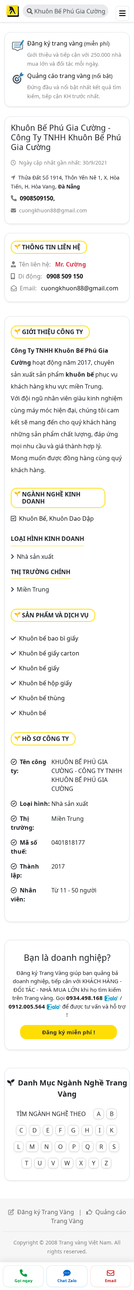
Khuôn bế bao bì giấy (48, 638)
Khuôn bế (32, 713)
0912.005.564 (27, 1006)
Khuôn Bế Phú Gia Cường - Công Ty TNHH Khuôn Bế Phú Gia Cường (66, 12)
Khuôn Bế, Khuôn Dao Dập (56, 518)
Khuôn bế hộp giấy (45, 683)
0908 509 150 (65, 276)
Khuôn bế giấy (39, 668)
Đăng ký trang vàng (68, 43)
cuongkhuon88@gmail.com (53, 210)
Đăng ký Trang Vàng (45, 1212)
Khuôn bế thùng (42, 698)
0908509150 (36, 198)
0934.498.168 (84, 997)
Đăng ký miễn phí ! (68, 1032)
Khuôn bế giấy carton (49, 653)
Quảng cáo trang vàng (69, 76)
